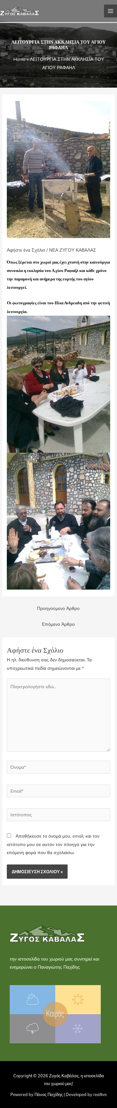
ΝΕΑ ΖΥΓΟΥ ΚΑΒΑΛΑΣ (72, 250)
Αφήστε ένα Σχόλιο (26, 250)
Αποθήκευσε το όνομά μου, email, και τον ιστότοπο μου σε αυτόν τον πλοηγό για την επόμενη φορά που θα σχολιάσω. (53, 844)
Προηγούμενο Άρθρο (58, 608)
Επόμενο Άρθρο (58, 624)
